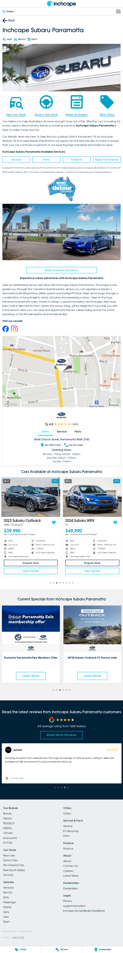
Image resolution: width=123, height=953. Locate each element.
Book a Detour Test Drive (61, 270)
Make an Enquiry (77, 114)
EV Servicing (70, 831)
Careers (68, 870)
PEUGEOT (9, 823)
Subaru (7, 818)
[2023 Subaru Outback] (30, 497)
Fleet (6, 921)
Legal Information (74, 906)
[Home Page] (61, 3)
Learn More (30, 676)
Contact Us (70, 866)
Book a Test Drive (46, 114)
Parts (46, 159)
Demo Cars (10, 860)
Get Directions (53, 445)
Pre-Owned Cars (13, 865)
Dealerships (70, 888)
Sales (45, 431)
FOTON (7, 842)
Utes (6, 916)
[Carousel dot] (50, 583)
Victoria (8, 875)
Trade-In (76, 159)
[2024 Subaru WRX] (92, 497)
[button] (61, 763)
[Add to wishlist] (53, 522)
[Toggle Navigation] (118, 11)
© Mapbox (114, 405)
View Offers (107, 114)
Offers (67, 813)
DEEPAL (7, 828)
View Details (31, 571)
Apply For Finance (106, 159)
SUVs (6, 897)
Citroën (8, 833)
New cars (9, 855)
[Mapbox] (11, 404)
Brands (7, 813)
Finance (68, 848)
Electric (8, 892)
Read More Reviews (61, 735)
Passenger (9, 902)
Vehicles (8, 887)
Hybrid (7, 907)
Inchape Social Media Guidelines (84, 910)
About (67, 861)
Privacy (67, 901)
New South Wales (14, 870)
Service (16, 159)
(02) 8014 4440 (76, 445)
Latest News (70, 875)
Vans (6, 912)
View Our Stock (16, 114)
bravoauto (10, 838)
